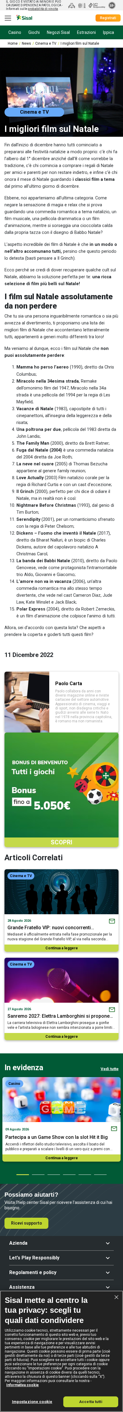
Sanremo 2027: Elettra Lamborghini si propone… (60, 1016)
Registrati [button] (108, 18)
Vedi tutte (110, 1068)
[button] (61, 1243)
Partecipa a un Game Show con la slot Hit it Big (56, 1137)
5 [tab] (84, 1175)
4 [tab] (69, 1175)
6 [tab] (100, 1175)
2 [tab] (38, 1175)
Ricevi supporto (26, 1223)
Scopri (61, 842)
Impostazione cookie (32, 1401)
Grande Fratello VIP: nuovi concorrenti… (50, 927)
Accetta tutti (90, 1401)
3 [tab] (53, 1175)
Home (13, 43)
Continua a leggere (61, 948)
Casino (14, 1084)
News (26, 43)
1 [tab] (22, 1175)
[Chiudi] (116, 1297)
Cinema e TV (45, 43)
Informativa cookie (22, 1385)
